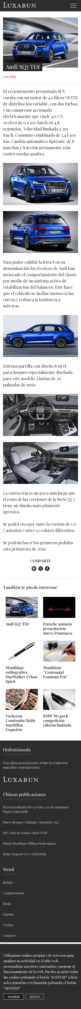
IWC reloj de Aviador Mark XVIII (25, 833)
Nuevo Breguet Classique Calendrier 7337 (31, 822)
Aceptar (14, 996)
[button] (34, 568)
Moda (7, 904)
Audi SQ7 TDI (17, 624)
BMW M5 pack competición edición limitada (57, 720)
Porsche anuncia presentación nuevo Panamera (57, 628)
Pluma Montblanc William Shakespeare (29, 843)
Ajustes (34, 996)
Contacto (9, 935)
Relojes (8, 882)
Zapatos (8, 914)
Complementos (13, 893)
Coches (9, 77)
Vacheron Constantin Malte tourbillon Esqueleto (20, 723)
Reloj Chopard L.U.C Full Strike (25, 854)
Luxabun (19, 5)
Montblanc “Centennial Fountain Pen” (55, 672)
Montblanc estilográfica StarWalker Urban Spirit (21, 674)
